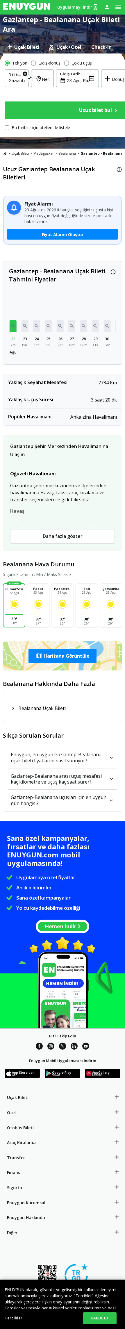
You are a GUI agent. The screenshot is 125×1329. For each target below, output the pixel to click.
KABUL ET (100, 1318)
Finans (13, 1172)
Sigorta (14, 1187)
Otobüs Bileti (20, 1127)
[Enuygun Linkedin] (74, 1047)
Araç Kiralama (21, 1142)
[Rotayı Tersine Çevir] (30, 78)
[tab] (23, 47)
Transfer (16, 1157)
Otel (11, 1112)
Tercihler (13, 1318)
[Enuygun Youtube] (85, 1047)
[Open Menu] (118, 7)
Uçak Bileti (20, 153)
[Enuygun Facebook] (39, 1047)
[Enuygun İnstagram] (50, 1047)
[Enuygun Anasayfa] (26, 7)
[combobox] (16, 80)
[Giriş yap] (107, 7)
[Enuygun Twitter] (62, 1047)
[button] (13, 326)
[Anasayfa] (5, 153)
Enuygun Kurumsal (26, 1202)
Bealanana (67, 153)
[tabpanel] (62, 95)
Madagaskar (43, 153)
